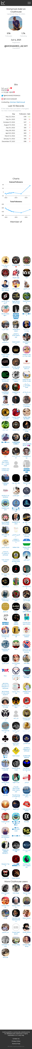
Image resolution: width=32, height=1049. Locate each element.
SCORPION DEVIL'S (26, 367)
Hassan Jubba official (16, 418)
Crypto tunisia (5, 822)
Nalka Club (16, 547)
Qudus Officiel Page (26, 548)
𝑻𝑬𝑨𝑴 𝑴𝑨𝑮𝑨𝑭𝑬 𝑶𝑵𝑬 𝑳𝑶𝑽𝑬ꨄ (16, 561)
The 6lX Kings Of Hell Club (16, 796)
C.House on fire (27, 457)
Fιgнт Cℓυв (16, 782)
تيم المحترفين (5, 586)
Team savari (16, 756)
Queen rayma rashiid (5, 769)
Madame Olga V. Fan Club (27, 355)
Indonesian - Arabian (27, 635)
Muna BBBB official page (5, 523)
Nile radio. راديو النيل (27, 795)
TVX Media (26, 836)
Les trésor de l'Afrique (26, 405)
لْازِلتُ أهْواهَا (16, 809)
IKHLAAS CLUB (16, 635)
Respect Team (5, 864)
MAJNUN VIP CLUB (5, 706)
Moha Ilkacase (5, 783)
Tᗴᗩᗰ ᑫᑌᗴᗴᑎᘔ (16, 342)
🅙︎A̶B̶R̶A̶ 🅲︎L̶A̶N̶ (5, 756)
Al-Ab (5, 918)
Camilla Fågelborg (26, 945)
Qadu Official (27, 611)
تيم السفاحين (5, 342)
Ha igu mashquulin (16, 933)
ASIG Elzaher (5, 367)
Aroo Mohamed (5, 893)
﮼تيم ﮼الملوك (27, 730)
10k (27, 277)
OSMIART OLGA (5, 945)
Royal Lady (16, 277)
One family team (16, 599)
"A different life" (5, 810)
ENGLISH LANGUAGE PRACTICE (26, 650)
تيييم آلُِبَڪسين (26, 743)
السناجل (27, 782)
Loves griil (16, 495)
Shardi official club (16, 769)
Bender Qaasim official (16, 367)
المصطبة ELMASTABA (26, 676)
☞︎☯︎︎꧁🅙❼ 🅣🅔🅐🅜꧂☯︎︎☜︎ (16, 865)
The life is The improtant (26, 770)
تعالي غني (5, 795)
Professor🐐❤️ (16, 266)
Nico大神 (5, 957)
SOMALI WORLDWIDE (5, 380)
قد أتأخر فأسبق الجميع (5, 302)
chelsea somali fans (26, 692)
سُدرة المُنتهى (26, 288)
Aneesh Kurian (5, 906)
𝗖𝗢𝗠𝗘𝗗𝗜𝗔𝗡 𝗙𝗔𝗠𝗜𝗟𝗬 (16, 443)
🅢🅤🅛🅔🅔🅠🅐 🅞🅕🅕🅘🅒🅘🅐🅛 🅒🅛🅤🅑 (16, 316)
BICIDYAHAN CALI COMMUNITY (5, 693)
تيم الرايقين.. (26, 495)
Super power (16, 878)
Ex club (26, 821)
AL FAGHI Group (5, 574)
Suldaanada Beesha (26, 756)
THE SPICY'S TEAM (27, 810)
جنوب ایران (5, 430)
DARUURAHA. (26, 302)
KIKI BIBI (26, 663)
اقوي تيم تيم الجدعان (27, 850)
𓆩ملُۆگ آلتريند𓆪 (5, 329)
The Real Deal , (5, 731)
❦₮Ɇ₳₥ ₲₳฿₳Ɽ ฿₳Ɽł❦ (26, 418)
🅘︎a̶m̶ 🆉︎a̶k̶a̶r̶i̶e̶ (5, 442)
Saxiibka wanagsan (16, 380)
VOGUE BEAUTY (16, 664)
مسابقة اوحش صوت (26, 706)
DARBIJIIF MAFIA (16, 523)
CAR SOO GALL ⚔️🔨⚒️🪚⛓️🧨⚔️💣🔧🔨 (16, 678)
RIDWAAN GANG (26, 342)
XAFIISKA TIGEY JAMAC (5, 289)
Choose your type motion (26, 623)
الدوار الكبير (27, 560)
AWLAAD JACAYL (5, 535)
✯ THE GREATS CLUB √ (5, 418)
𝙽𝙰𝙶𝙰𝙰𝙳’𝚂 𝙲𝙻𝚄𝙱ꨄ (26, 330)
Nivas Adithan (26, 933)
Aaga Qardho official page (16, 302)
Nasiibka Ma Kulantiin (5, 650)
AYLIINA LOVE (27, 587)
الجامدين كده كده (27, 509)
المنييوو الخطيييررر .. (16, 535)
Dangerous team (16, 706)
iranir (16, 649)
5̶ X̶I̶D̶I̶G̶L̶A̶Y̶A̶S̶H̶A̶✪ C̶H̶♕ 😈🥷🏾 (27, 444)
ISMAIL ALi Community (5, 599)
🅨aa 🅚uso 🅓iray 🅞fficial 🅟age (16, 823)
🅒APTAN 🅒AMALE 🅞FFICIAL (16, 509)
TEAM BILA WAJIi (16, 330)
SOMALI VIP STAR (26, 430)
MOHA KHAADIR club (5, 355)
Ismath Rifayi (16, 945)
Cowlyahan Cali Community (5, 837)
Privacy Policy (16, 1041)
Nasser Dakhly (16, 906)
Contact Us (16, 1038)
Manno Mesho (26, 893)
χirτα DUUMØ (16, 289)
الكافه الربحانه (5, 404)
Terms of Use (16, 1043)
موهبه (16, 611)
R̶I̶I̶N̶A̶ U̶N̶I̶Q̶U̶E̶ (16, 623)
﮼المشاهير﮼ (16, 586)
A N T (5, 277)
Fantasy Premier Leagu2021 (26, 865)
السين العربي (5, 663)
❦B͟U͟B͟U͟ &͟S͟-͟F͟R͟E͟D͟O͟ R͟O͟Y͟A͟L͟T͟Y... (5, 851)
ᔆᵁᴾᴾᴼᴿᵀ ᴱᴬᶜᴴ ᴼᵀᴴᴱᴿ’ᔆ (16, 457)
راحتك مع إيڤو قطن (16, 692)
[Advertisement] (16, 67)
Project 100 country (26, 535)
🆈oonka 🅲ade (27, 314)
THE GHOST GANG (5, 560)
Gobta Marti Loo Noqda (26, 599)
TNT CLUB (5, 878)
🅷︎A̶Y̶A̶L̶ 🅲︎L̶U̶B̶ (16, 836)
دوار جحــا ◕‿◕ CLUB (5, 266)
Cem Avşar (16, 893)
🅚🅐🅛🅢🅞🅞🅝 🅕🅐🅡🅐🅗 (26, 470)
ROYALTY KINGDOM (5, 496)
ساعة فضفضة (15, 430)
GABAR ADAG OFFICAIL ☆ (5, 470)
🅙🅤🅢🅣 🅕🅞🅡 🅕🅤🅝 (5, 623)
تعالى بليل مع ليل (16, 483)
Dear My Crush (26, 574)
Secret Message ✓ (5, 314)
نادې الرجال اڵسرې (27, 393)
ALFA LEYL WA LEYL (16, 744)
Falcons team (26, 483)
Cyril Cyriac (26, 905)
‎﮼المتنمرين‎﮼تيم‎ (5, 744)
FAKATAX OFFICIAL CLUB (27, 380)
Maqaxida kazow (16, 393)
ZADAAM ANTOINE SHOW (5, 636)
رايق (5, 456)
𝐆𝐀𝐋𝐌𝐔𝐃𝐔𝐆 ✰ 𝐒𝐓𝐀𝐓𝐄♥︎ (5, 393)
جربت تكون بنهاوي (26, 523)
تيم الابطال (5, 611)
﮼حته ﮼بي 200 (16, 404)
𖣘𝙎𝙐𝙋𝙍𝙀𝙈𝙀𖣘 (16, 850)
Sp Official (26, 265)
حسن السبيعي (5, 932)
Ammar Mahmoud (17, 102)
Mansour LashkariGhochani (16, 919)
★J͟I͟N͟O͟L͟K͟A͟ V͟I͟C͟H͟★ (5, 483)
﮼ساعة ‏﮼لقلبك (16, 574)
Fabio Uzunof (26, 919)
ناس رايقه (16, 718)
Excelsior (16, 354)
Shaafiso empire (5, 509)
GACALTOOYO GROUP (27, 719)
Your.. (5, 676)
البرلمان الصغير (5, 547)
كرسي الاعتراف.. (16, 731)
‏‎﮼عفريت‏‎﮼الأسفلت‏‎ (5, 719)
